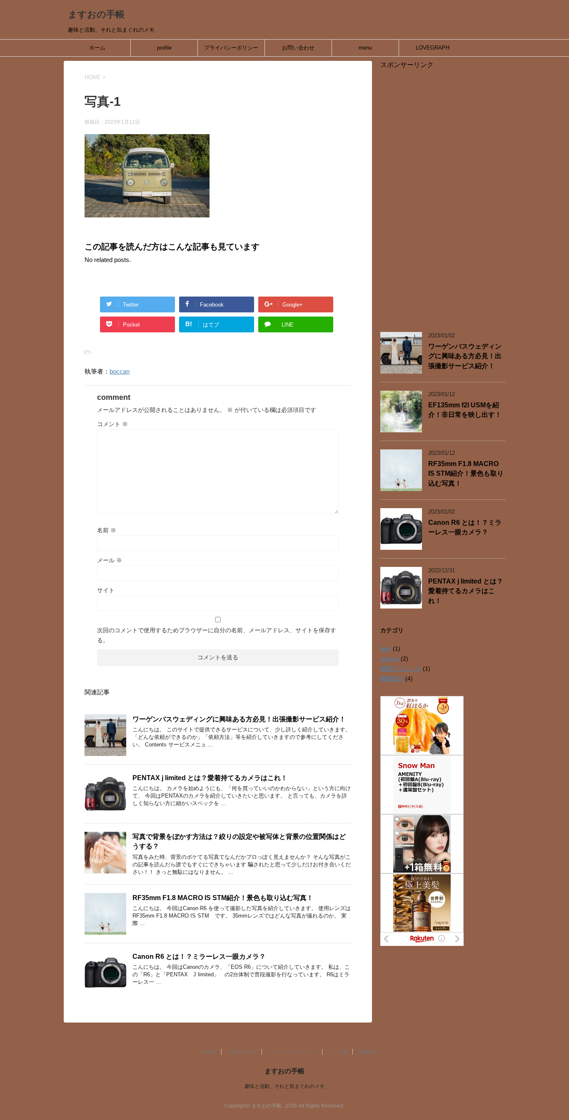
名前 (106, 530)
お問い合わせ (298, 48)
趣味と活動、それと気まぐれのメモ (284, 1086)
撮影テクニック (400, 668)
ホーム (97, 48)
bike (385, 648)
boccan (120, 371)
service (389, 658)
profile (164, 48)
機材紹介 (392, 678)
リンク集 (338, 1052)
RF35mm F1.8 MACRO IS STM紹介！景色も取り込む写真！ (222, 897)
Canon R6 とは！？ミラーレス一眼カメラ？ (199, 956)
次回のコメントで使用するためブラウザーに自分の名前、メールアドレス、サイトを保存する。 (216, 635)
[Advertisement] (442, 194)
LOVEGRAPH (432, 48)
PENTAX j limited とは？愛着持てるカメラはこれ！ (209, 777)
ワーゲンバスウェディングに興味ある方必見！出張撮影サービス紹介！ (239, 719)
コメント (112, 424)
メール (109, 560)
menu (365, 48)
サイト (106, 590)
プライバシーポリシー (231, 48)
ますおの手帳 (96, 14)
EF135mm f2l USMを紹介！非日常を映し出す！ (465, 410)
